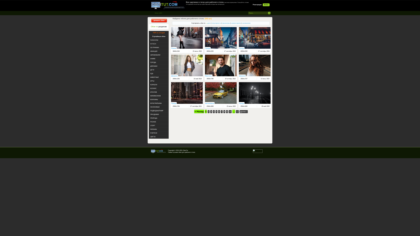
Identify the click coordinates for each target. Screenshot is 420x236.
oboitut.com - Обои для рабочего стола (167, 5)
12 (237, 112)
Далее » (243, 112)
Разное (173, 48)
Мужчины (208, 76)
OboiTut (185, 150)
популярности (216, 23)
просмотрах (226, 23)
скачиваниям (246, 23)
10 (230, 112)
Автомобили (209, 103)
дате (209, 23)
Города (207, 48)
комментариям (236, 23)
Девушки (174, 76)
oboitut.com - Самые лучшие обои (158, 151)
